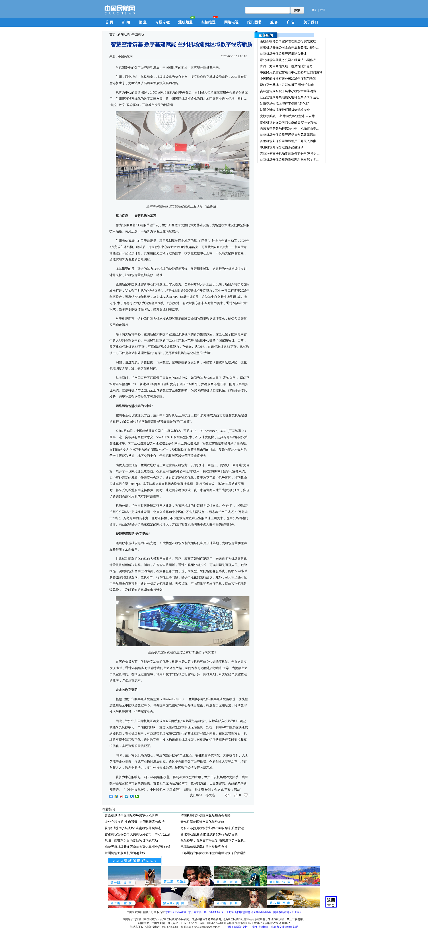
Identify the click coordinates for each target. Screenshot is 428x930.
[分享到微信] (137, 796)
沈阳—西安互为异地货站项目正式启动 (131, 840)
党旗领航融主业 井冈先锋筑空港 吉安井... (288, 116)
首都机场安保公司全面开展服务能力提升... (289, 47)
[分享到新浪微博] (121, 796)
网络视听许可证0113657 (287, 912)
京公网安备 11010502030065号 (206, 912)
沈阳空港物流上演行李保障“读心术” (284, 103)
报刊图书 (254, 22)
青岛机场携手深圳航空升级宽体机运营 (131, 815)
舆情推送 (208, 22)
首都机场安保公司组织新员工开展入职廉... (289, 141)
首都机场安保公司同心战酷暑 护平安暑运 (288, 122)
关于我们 (311, 22)
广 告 (291, 22)
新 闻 (126, 22)
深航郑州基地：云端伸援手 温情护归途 (287, 85)
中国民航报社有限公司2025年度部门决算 (288, 78)
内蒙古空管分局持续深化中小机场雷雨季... (289, 128)
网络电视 (231, 22)
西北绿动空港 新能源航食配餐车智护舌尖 (209, 834)
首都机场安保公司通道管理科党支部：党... (289, 159)
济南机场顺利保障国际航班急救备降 (205, 815)
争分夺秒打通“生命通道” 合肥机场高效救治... (136, 822)
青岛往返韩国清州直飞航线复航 (202, 822)
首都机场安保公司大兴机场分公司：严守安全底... (139, 834)
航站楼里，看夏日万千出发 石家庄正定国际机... (214, 840)
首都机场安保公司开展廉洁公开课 (283, 53)
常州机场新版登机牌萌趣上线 (125, 853)
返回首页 (331, 903)
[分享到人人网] (132, 796)
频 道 (143, 22)
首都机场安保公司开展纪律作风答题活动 (288, 134)
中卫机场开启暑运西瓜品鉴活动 (282, 147)
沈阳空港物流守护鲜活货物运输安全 (285, 110)
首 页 (109, 22)
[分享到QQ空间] (116, 796)
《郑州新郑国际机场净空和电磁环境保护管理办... (215, 853)
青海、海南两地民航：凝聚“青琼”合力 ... (288, 66)
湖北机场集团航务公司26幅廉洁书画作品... (289, 60)
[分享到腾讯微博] (127, 796)
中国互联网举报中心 (238, 926)
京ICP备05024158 (175, 912)
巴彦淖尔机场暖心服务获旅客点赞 (204, 847)
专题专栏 (162, 22)
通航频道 (185, 22)
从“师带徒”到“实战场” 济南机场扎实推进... (134, 828)
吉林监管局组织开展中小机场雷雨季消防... (289, 91)
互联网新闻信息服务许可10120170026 (248, 912)
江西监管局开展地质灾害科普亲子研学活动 (289, 97)
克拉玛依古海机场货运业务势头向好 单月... (290, 153)
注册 (322, 10)
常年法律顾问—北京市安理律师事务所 (275, 926)
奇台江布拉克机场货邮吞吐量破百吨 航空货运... (214, 828)
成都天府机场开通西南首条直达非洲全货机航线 (137, 847)
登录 (314, 10)
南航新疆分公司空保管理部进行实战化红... (289, 41)
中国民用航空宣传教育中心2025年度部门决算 (291, 72)
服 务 (274, 22)
